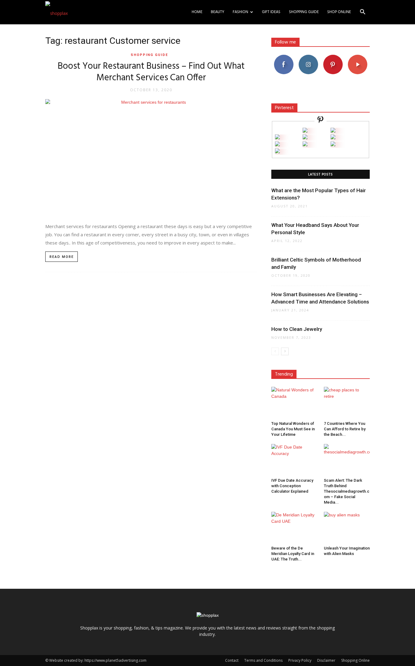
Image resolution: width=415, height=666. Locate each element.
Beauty (217, 12)
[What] (305, 131)
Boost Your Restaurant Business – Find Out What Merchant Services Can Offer (151, 72)
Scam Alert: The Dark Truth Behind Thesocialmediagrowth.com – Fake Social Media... (346, 491)
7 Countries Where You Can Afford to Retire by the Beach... (344, 429)
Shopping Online (355, 660)
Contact (231, 660)
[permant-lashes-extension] (305, 144)
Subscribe (357, 57)
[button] (362, 13)
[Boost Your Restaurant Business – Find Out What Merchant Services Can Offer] (151, 157)
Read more (62, 257)
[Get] (333, 131)
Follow (308, 57)
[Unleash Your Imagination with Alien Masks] (347, 527)
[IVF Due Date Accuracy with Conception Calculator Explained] (294, 460)
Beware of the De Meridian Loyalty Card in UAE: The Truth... (292, 553)
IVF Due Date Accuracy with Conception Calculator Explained (292, 486)
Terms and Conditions (263, 660)
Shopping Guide (304, 12)
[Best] (333, 144)
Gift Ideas (271, 12)
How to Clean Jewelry (296, 329)
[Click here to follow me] (320, 120)
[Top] (277, 151)
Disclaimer (326, 660)
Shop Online (339, 12)
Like (283, 57)
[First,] (277, 137)
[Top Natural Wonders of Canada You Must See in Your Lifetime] (294, 402)
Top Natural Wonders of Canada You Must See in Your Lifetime (293, 429)
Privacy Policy (299, 660)
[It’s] (277, 144)
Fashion (240, 12)
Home (197, 12)
